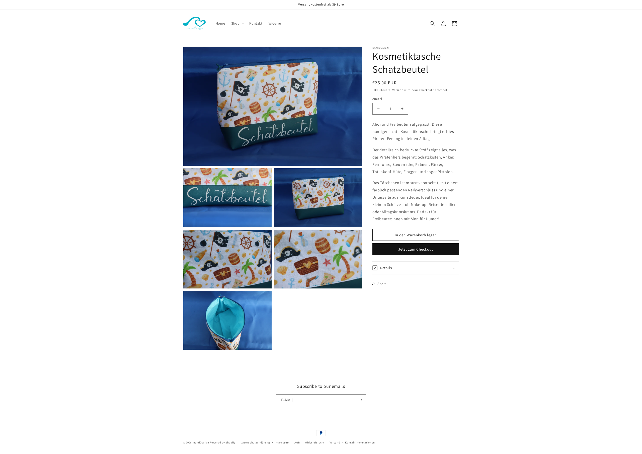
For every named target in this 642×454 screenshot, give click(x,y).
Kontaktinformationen (360, 442)
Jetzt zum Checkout (415, 249)
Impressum (282, 442)
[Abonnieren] (360, 400)
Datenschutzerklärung (255, 442)
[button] (237, 23)
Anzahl (377, 99)
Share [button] (382, 283)
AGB (297, 442)
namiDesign (201, 442)
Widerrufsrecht (315, 442)
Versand (398, 90)
